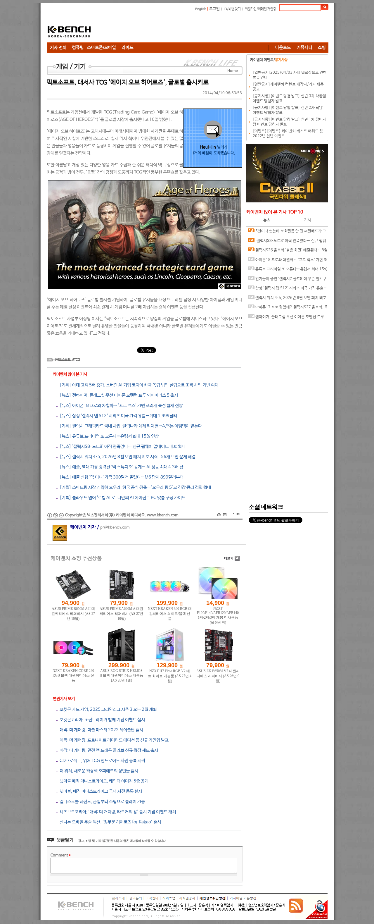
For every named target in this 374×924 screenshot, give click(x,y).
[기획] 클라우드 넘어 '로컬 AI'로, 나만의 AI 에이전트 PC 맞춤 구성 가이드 (122, 497)
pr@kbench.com (115, 527)
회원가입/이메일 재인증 (260, 9)
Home (232, 71)
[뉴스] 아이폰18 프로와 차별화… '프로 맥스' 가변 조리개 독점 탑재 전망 (120, 405)
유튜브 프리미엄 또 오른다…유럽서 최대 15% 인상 (288, 270)
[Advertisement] (222, 28)
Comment (61, 855)
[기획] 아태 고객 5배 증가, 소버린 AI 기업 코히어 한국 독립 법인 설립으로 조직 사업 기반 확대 (138, 385)
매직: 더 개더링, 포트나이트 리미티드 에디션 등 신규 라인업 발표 (113, 740)
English (200, 9)
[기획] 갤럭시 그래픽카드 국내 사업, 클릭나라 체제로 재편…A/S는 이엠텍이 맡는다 (130, 426)
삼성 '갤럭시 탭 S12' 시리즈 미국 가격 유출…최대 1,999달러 (287, 289)
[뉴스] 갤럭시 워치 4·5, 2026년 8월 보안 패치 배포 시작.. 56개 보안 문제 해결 (126, 456)
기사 (307, 220)
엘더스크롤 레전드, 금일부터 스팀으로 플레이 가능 (101, 801)
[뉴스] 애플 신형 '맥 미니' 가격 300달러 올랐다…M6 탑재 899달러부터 (120, 477)
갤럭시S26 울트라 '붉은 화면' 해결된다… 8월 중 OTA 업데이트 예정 (288, 251)
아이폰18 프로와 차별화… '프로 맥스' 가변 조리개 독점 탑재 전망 (287, 261)
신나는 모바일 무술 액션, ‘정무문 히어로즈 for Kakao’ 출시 (109, 822)
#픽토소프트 (62, 360)
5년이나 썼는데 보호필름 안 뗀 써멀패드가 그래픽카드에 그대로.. (287, 232)
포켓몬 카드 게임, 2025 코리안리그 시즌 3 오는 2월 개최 (107, 709)
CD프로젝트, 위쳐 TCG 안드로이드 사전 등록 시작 (101, 760)
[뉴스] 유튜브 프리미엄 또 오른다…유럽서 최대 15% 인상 (108, 436)
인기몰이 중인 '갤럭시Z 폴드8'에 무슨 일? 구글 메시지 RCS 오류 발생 (287, 280)
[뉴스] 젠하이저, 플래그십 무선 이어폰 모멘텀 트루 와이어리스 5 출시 (118, 395)
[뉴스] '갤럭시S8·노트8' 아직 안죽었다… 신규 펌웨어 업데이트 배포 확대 (122, 446)
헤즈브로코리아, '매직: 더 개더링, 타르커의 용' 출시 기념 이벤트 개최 (117, 811)
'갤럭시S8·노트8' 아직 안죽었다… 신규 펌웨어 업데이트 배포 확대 (287, 242)
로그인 (214, 9)
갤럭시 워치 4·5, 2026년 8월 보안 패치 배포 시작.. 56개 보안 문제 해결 (287, 299)
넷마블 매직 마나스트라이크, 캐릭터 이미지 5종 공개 (103, 781)
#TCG (76, 360)
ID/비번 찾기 (232, 9)
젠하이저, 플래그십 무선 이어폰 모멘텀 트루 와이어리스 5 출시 (286, 318)
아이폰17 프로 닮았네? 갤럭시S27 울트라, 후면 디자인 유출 (288, 308)
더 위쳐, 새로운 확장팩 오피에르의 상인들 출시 (98, 770)
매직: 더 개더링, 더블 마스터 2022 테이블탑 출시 (100, 729)
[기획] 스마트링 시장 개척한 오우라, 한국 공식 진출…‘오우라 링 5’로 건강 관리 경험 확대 (134, 487)
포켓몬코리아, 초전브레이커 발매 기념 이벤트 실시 (101, 719)
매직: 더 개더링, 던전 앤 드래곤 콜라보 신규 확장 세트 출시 (108, 750)
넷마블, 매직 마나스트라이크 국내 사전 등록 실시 (100, 791)
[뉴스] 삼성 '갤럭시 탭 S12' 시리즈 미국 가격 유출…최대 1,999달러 (117, 415)
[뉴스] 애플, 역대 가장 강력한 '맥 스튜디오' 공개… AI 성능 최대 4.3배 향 (120, 466)
